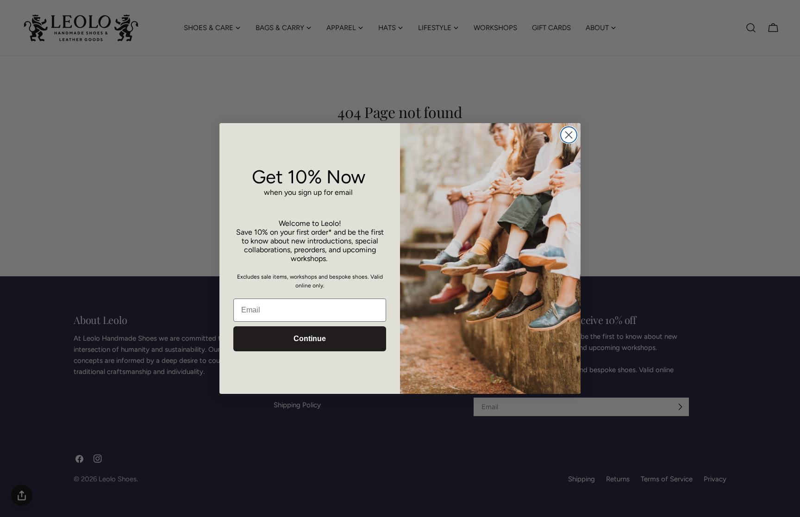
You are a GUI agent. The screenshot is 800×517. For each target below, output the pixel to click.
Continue (310, 339)
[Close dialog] (569, 135)
